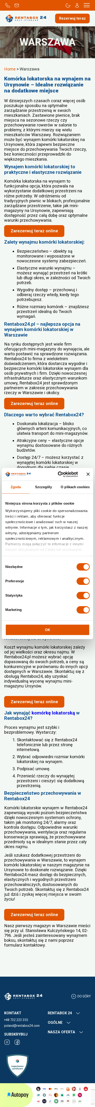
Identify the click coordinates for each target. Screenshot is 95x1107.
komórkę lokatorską (53, 713)
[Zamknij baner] (88, 474)
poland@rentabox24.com (22, 1025)
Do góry (84, 996)
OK (47, 630)
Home (10, 69)
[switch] (83, 581)
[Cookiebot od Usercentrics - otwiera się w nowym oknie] (59, 474)
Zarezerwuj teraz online (34, 230)
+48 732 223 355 (16, 1020)
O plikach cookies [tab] (75, 487)
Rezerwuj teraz (72, 18)
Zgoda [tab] (16, 487)
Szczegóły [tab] (43, 487)
